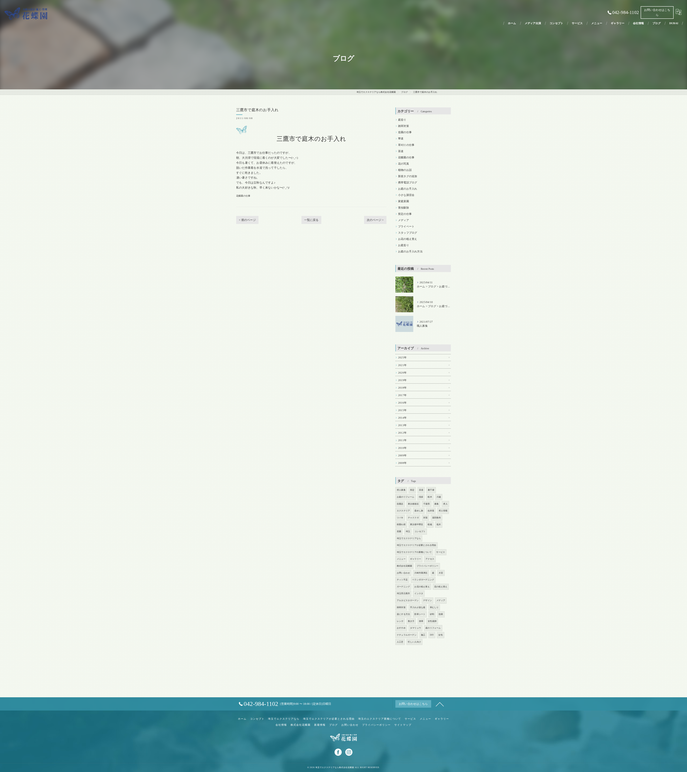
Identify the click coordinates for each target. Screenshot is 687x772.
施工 (423, 635)
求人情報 (443, 510)
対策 (425, 517)
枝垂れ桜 (401, 524)
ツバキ (400, 517)
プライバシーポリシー (427, 566)
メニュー (401, 559)
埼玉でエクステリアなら (409, 538)
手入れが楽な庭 (417, 607)
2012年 (402, 432)
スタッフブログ (407, 232)
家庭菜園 (403, 201)
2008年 (402, 463)
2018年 (402, 387)
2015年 (402, 410)
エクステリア (403, 510)
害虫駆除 (403, 207)
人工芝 (400, 642)
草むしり (434, 607)
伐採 (421, 497)
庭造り (402, 119)
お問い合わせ (403, 573)
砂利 (432, 614)
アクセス (429, 559)
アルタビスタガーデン (408, 600)
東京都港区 (413, 504)
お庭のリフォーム (405, 497)
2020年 (402, 372)
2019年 (402, 380)
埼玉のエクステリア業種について (379, 718)
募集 (436, 504)
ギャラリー (415, 559)
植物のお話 (405, 170)
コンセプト (420, 531)
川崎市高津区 (420, 573)
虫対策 (431, 510)
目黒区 (400, 504)
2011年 (402, 440)
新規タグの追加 (407, 176)
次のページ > (375, 219)
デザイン (427, 600)
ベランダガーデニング (423, 579)
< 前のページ (247, 219)
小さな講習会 (406, 195)
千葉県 (426, 504)
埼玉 (408, 531)
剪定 (412, 490)
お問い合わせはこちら (657, 12)
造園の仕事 (405, 132)
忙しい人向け (414, 642)
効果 (441, 614)
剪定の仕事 (405, 214)
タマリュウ (415, 628)
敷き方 (411, 621)
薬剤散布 (436, 517)
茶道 (400, 151)
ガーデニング (403, 586)
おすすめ (401, 628)
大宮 (441, 573)
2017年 (402, 395)
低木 (439, 524)
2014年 (402, 417)
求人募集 (401, 490)
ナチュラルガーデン (406, 635)
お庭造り (403, 245)
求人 (445, 504)
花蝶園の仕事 (243, 195)
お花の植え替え (407, 239)
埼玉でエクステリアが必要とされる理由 (416, 545)
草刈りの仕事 (406, 145)
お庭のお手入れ (407, 188)
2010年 (402, 448)
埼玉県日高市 (403, 593)
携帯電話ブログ (407, 182)
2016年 (402, 402)
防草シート (419, 614)
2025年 (402, 357)
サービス (440, 552)
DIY (432, 635)
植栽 (430, 524)
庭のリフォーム (433, 628)
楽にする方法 (403, 614)
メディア (403, 220)
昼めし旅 (418, 510)
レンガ (400, 621)
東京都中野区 (416, 524)
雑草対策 (403, 126)
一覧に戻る (311, 219)
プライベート (406, 226)
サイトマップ (402, 725)
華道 (400, 138)
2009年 (402, 455)
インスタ (418, 593)
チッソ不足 (402, 579)
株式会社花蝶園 (404, 566)
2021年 (402, 365)
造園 (399, 531)
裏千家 (431, 490)
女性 (440, 635)
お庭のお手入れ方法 (410, 251)
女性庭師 (432, 621)
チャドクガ (413, 517)
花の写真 (403, 163)
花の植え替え (440, 586)
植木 (430, 497)
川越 (439, 497)
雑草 (421, 621)
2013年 (402, 425)
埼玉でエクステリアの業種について (414, 552)
